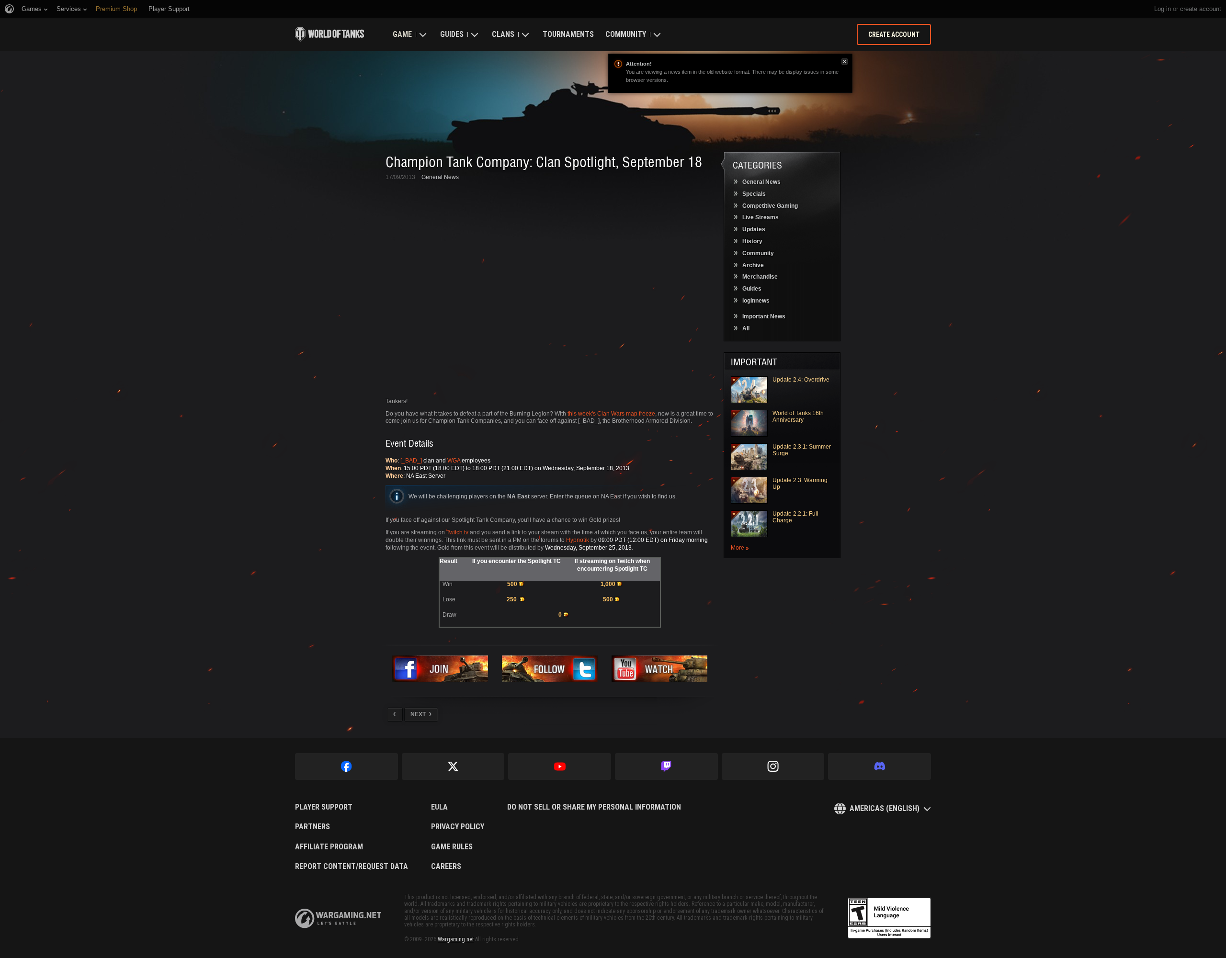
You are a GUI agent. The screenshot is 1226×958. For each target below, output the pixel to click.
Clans (503, 34)
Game (402, 34)
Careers (446, 866)
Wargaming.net (456, 939)
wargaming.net (338, 918)
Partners (312, 827)
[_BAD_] (411, 460)
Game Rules (452, 847)
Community (625, 34)
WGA (453, 460)
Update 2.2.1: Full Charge (795, 517)
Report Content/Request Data (351, 866)
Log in (1162, 8)
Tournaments (568, 34)
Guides (452, 34)
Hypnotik (577, 540)
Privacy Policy (457, 827)
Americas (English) (885, 808)
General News (440, 177)
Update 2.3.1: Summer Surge (801, 450)
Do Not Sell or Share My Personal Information (594, 807)
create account (1200, 8)
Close (844, 61)
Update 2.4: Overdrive (800, 379)
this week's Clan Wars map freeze (611, 413)
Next (418, 714)
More (737, 548)
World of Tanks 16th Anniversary (798, 416)
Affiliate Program (329, 847)
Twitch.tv (457, 532)
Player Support (323, 807)
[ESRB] (889, 918)
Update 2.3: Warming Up (800, 483)
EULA (439, 807)
